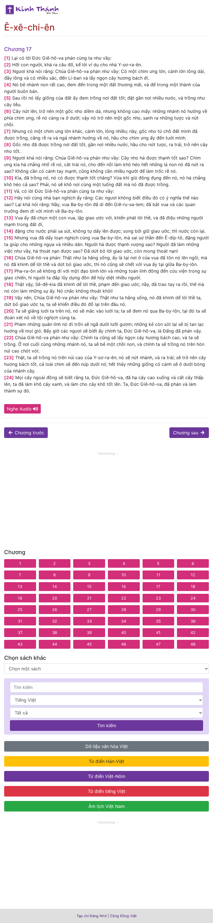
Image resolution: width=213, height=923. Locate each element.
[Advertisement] (106, 495)
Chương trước (28, 432)
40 (123, 632)
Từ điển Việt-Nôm (106, 776)
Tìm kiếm (106, 725)
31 (20, 621)
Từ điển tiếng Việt (106, 791)
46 (123, 644)
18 (193, 586)
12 (193, 574)
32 (54, 621)
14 (54, 586)
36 (193, 621)
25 (19, 609)
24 (193, 598)
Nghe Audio (19, 409)
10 (123, 574)
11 (158, 574)
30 (193, 609)
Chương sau (186, 432)
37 (20, 632)
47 (158, 644)
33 (89, 621)
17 (158, 586)
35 (158, 621)
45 (89, 644)
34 (123, 621)
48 (193, 644)
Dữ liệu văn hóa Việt (106, 746)
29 (158, 609)
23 (158, 598)
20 (54, 598)
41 (158, 632)
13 (20, 586)
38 (54, 632)
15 (89, 586)
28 (123, 609)
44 (54, 644)
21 (89, 598)
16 (123, 586)
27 (89, 609)
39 (89, 632)
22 (123, 598)
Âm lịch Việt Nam (106, 806)
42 (193, 632)
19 (20, 598)
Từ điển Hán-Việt (106, 761)
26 (54, 609)
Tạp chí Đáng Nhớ (92, 916)
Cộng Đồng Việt (123, 916)
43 (19, 644)
